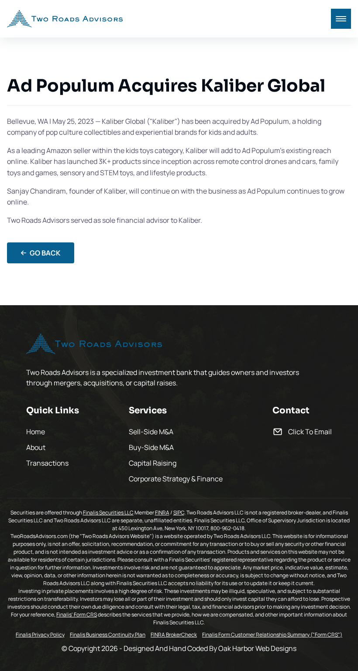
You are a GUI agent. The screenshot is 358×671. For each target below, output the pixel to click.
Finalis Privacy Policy (40, 635)
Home (35, 431)
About (35, 447)
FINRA (162, 512)
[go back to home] (94, 345)
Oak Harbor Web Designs (257, 648)
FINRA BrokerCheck (174, 635)
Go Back (45, 253)
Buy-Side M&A (151, 447)
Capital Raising (152, 463)
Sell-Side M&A (151, 431)
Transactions (47, 463)
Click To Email (310, 431)
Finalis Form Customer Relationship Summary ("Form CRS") (272, 635)
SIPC (178, 512)
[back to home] (65, 18)
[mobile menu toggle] (341, 19)
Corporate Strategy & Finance (176, 479)
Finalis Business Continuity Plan (107, 635)
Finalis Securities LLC (108, 512)
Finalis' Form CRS (76, 614)
